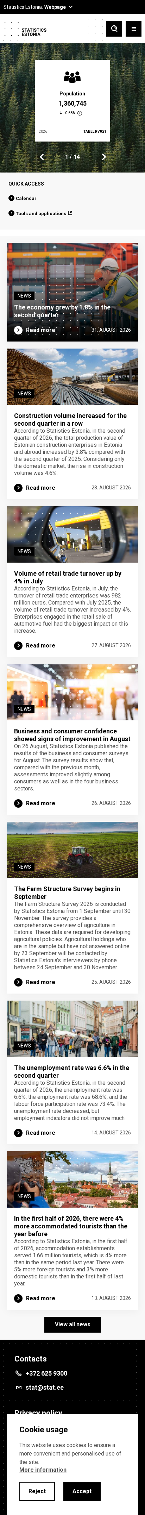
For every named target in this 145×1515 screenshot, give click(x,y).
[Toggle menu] (133, 29)
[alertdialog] (72, 1464)
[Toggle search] (114, 29)
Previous (42, 157)
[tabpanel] (72, 101)
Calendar (26, 198)
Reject (37, 1491)
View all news (72, 1324)
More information (43, 1469)
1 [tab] (66, 157)
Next (103, 157)
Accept (82, 1491)
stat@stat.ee (45, 1387)
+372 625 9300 (46, 1373)
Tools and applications (41, 213)
